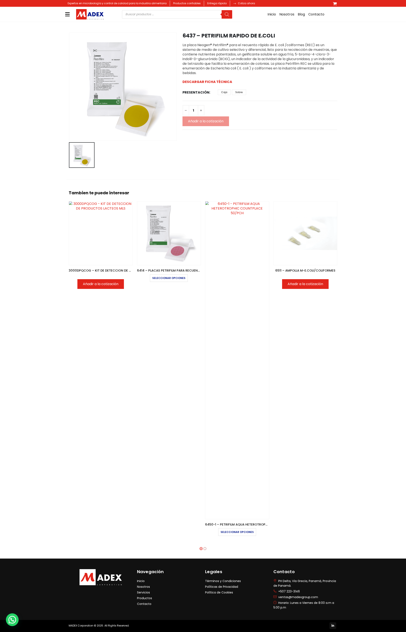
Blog (301, 14)
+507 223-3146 (289, 591)
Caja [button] (224, 92)
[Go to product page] (101, 233)
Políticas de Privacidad (221, 587)
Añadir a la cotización (206, 121)
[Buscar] (227, 14)
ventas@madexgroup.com (298, 597)
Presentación (195, 92)
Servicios (143, 592)
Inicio (271, 14)
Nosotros (286, 14)
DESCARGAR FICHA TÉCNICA (207, 81)
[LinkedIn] (332, 625)
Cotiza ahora (246, 3)
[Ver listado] (334, 3)
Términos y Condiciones (223, 581)
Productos (144, 598)
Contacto (316, 14)
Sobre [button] (239, 92)
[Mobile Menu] (67, 14)
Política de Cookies (219, 592)
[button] (201, 548)
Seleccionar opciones (168, 278)
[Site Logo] (90, 14)
